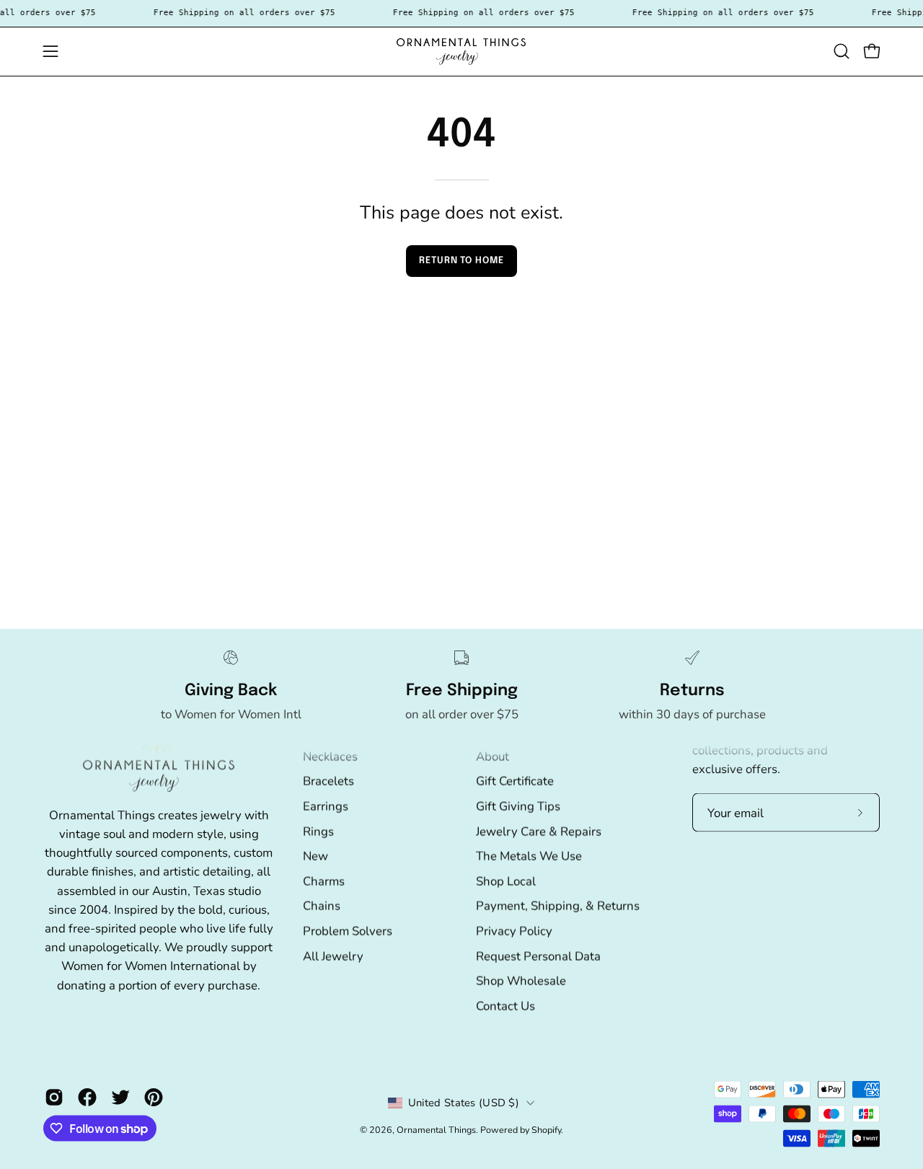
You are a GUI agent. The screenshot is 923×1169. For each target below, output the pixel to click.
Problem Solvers (347, 930)
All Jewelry (333, 956)
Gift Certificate (515, 780)
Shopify (546, 1130)
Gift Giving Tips (518, 806)
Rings (318, 831)
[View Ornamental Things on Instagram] (54, 1097)
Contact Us (505, 1005)
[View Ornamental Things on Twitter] (120, 1097)
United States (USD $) (463, 1102)
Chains (321, 905)
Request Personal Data (538, 956)
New (315, 855)
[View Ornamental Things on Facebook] (87, 1097)
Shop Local (506, 881)
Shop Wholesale (521, 980)
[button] (841, 51)
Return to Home (461, 260)
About (492, 756)
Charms (324, 881)
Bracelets (328, 780)
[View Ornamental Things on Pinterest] (153, 1097)
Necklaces (330, 756)
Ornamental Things (436, 1130)
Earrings (325, 806)
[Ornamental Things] (461, 51)
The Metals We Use (529, 855)
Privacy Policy (514, 930)
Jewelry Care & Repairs (538, 831)
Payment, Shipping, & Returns (558, 905)
